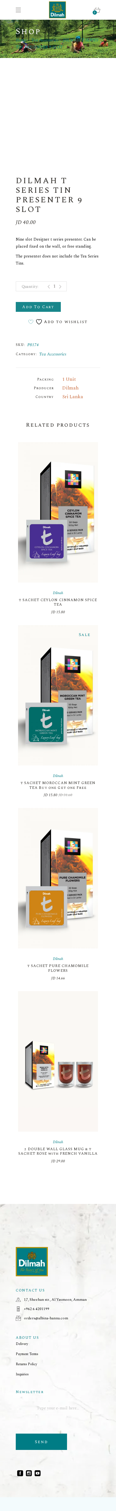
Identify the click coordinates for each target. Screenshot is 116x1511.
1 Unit (69, 379)
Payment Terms (27, 1354)
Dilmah (70, 388)
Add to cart (38, 307)
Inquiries (22, 1374)
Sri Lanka (72, 396)
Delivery (22, 1344)
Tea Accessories (52, 354)
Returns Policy (26, 1364)
